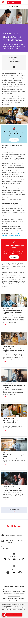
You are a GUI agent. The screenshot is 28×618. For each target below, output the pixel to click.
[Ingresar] (6, 324)
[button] (24, 2)
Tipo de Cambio (16, 591)
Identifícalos (14, 257)
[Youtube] (14, 559)
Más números (10, 549)
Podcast (9, 542)
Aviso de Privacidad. (15, 611)
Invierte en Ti (22, 598)
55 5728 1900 (21, 547)
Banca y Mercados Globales (14, 596)
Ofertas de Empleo (7, 591)
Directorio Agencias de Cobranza (10, 598)
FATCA (23, 591)
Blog (19, 541)
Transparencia (4, 589)
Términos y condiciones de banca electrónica (14, 593)
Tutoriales (19, 535)
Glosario (23, 541)
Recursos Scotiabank (14, 600)
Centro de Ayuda (11, 535)
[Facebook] (5, 559)
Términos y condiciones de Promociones (18, 589)
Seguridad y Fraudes (8, 586)
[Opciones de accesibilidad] (4, 615)
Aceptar (14, 614)
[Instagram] (23, 559)
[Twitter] (9, 559)
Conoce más (14, 139)
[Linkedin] (19, 559)
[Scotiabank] (3, 2)
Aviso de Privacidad (19, 586)
